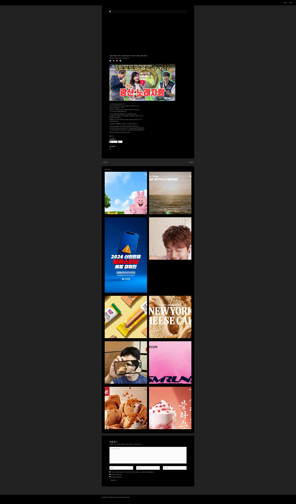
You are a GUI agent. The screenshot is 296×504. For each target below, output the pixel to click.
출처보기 (111, 136)
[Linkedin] (120, 60)
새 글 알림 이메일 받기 (116, 477)
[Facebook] (110, 60)
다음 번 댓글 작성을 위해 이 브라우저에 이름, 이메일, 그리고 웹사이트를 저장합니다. (133, 472)
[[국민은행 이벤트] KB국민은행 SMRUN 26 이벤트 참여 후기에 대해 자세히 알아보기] (170, 362)
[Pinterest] (117, 60)
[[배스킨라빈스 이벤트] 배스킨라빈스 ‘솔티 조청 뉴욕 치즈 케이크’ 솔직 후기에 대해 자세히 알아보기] (170, 317)
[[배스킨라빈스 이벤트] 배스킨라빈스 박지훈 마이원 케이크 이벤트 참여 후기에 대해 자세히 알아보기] (170, 238)
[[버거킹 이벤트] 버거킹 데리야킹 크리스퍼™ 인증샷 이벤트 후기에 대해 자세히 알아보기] (126, 362)
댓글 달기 (111, 58)
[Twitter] (113, 60)
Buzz (116, 58)
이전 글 (104, 162)
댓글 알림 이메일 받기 (116, 474)
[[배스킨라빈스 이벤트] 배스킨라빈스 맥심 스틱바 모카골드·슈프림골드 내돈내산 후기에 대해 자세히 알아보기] (126, 317)
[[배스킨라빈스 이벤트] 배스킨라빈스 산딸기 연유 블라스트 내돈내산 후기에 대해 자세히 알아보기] (170, 408)
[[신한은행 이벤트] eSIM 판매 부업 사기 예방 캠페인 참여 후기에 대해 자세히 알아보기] (126, 255)
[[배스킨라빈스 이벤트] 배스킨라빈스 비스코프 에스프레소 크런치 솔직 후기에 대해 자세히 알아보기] (126, 408)
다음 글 (191, 162)
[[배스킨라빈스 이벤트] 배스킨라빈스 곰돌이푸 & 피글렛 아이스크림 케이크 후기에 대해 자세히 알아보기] (126, 193)
